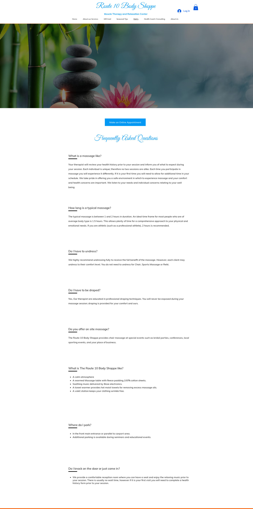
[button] (195, 7)
